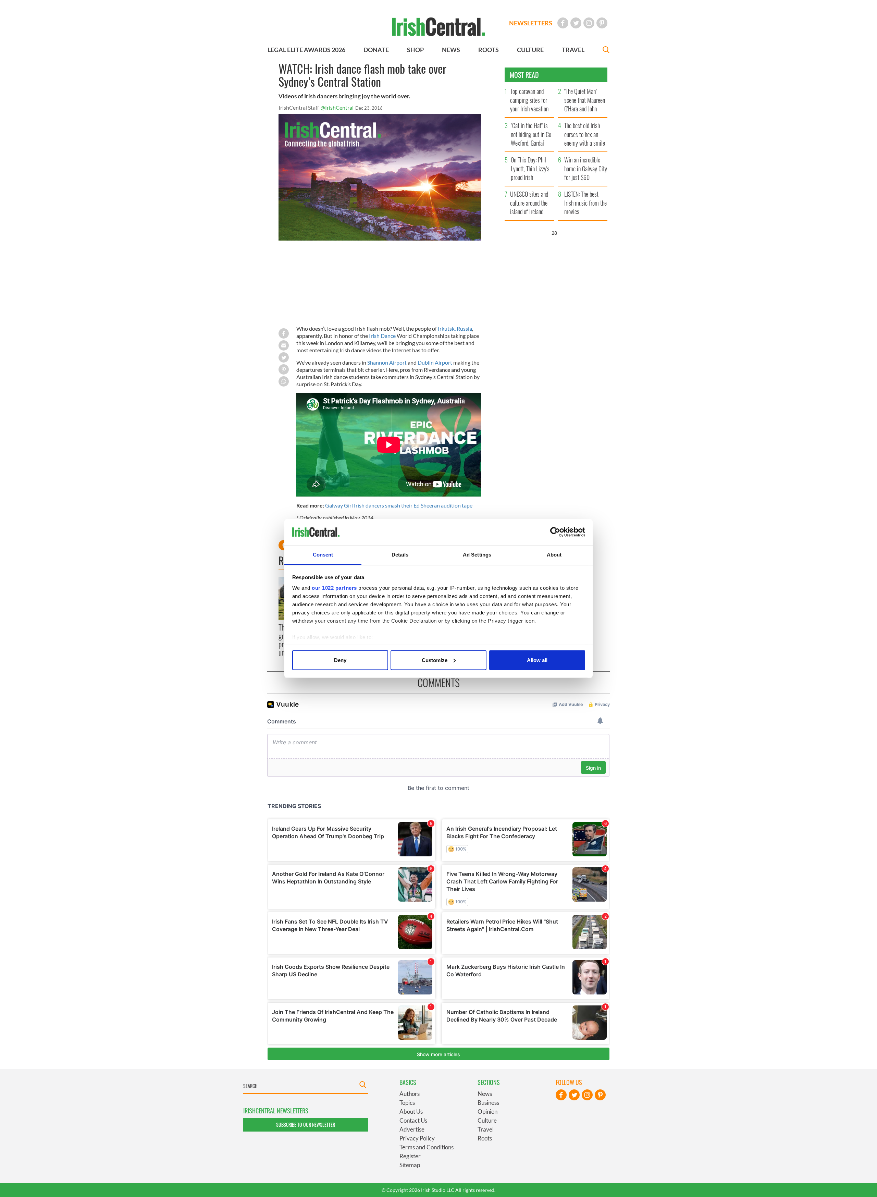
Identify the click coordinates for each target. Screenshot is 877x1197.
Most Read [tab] (524, 75)
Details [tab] (400, 555)
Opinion (487, 1111)
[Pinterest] (601, 22)
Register (410, 1156)
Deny (340, 660)
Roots (485, 1138)
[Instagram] (588, 22)
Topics (407, 1102)
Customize (434, 660)
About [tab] (554, 555)
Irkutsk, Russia (455, 328)
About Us (411, 1111)
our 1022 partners (334, 588)
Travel (486, 1129)
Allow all (537, 660)
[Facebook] (562, 22)
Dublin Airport (435, 362)
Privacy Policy (417, 1138)
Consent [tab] (323, 555)
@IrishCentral (337, 107)
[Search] (606, 50)
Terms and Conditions (426, 1147)
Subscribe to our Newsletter (305, 1124)
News (485, 1093)
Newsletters (530, 23)
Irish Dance (382, 335)
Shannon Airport (387, 362)
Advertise (411, 1129)
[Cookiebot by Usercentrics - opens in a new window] (555, 532)
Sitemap (409, 1165)
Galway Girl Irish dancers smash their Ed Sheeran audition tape (398, 505)
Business (488, 1102)
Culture (487, 1120)
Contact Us (413, 1120)
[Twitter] (575, 22)
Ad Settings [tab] (477, 555)
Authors (409, 1093)
